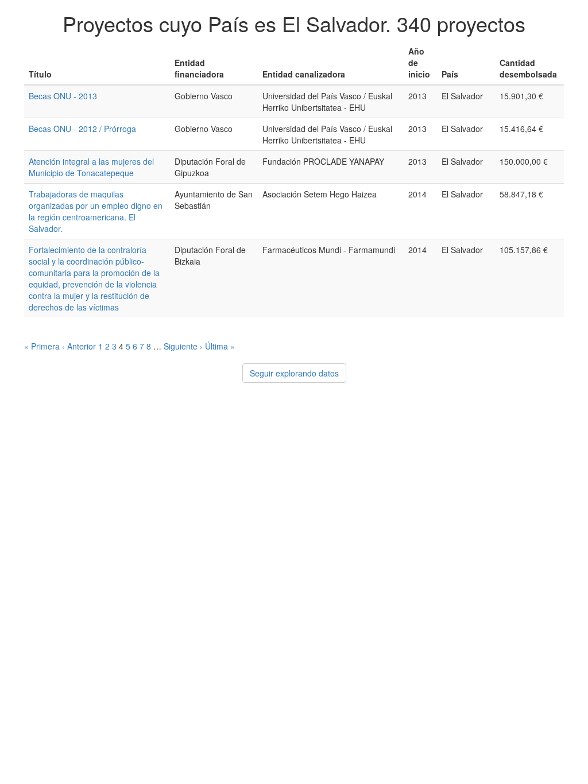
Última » (220, 346)
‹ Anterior (79, 346)
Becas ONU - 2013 (63, 96)
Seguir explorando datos (294, 373)
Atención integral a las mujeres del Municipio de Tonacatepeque (91, 167)
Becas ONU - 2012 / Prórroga (82, 128)
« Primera (42, 346)
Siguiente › (183, 346)
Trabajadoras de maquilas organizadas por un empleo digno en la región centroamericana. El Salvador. (96, 211)
